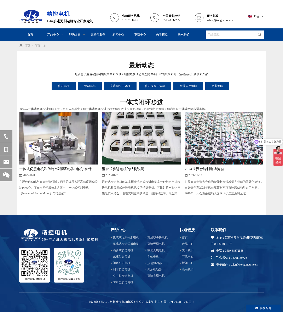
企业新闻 (217, 86)
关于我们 (188, 250)
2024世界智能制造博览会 (204, 169)
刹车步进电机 (121, 269)
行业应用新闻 (188, 86)
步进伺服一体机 (155, 86)
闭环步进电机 (121, 262)
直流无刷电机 (156, 243)
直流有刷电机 (156, 275)
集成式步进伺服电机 (126, 243)
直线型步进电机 (157, 237)
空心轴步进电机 (123, 275)
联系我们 (188, 269)
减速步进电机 (121, 256)
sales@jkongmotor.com (220, 20)
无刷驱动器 (154, 269)
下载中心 (188, 256)
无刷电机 (90, 86)
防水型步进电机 (123, 282)
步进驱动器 (154, 263)
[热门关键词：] (259, 34)
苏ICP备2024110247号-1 (178, 301)
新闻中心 (188, 262)
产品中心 (188, 243)
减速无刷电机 (156, 250)
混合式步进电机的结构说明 (123, 169)
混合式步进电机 (123, 250)
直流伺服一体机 (120, 86)
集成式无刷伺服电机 (126, 237)
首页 (185, 237)
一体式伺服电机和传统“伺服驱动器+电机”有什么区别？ (58, 169)
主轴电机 (153, 256)
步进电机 (63, 86)
